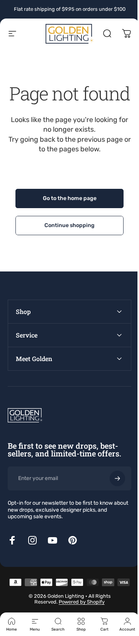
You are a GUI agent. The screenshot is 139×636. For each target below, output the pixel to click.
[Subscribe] (111, 497)
